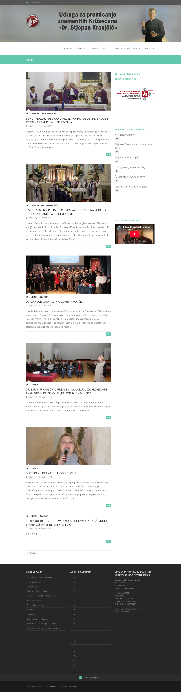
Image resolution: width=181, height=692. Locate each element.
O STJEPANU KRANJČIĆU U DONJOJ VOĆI (51, 473)
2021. (74, 600)
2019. (74, 610)
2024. (74, 586)
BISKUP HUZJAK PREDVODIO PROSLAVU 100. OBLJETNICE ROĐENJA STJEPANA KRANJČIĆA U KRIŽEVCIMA (68, 120)
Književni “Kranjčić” (34, 582)
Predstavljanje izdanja (35, 605)
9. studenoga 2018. (46, 528)
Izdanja (115, 48)
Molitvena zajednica (130, 48)
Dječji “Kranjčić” (33, 586)
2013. (74, 637)
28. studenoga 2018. (46, 397)
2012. (74, 642)
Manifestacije (81, 48)
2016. (74, 624)
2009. (74, 656)
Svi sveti (30, 610)
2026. (74, 577)
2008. (74, 660)
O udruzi (68, 48)
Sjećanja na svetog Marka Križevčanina (41, 596)
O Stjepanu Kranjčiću (99, 48)
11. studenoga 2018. (46, 477)
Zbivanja (34, 385)
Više (108, 154)
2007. (74, 665)
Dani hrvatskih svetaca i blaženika (39, 577)
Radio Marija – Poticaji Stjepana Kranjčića (42, 624)
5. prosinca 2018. (45, 218)
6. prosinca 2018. (45, 126)
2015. (74, 628)
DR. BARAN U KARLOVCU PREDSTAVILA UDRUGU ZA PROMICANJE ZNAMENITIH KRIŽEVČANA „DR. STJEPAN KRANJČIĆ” (66, 391)
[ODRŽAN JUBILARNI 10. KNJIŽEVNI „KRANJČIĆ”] (68, 275)
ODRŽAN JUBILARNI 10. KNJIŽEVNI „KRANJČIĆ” (55, 301)
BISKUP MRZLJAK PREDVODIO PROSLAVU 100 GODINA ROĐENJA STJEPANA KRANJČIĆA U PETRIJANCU (66, 212)
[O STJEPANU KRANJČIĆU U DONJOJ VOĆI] (68, 446)
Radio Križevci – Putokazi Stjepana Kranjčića (43, 628)
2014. (74, 633)
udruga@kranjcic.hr (36, 2)
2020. (74, 605)
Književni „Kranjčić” (39, 297)
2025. (74, 582)
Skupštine (30, 614)
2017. (74, 619)
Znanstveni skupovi (34, 600)
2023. (74, 591)
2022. (74, 596)
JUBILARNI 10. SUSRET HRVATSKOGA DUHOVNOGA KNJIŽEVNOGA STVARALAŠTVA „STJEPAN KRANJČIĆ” (66, 523)
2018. (28, 114)
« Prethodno (31, 553)
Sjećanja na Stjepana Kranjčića (44, 114)
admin (31, 126)
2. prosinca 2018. (45, 305)
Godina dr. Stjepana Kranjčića (37, 619)
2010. (74, 651)
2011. (74, 647)
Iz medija (147, 48)
